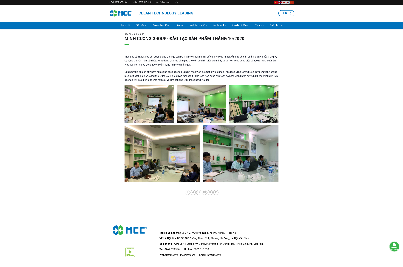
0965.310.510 (201, 249)
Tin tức (258, 25)
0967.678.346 (172, 249)
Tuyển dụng (275, 25)
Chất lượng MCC (197, 25)
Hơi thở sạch (218, 25)
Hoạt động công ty (135, 34)
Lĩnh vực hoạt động (160, 25)
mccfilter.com (187, 254)
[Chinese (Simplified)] (292, 2)
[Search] (177, 2)
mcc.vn (174, 254)
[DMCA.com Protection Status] (130, 252)
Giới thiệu (140, 25)
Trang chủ (125, 25)
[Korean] (288, 2)
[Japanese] (284, 2)
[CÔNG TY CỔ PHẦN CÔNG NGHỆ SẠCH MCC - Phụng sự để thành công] (121, 13)
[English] (280, 2)
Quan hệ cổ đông (240, 25)
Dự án (180, 25)
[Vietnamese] (276, 2)
